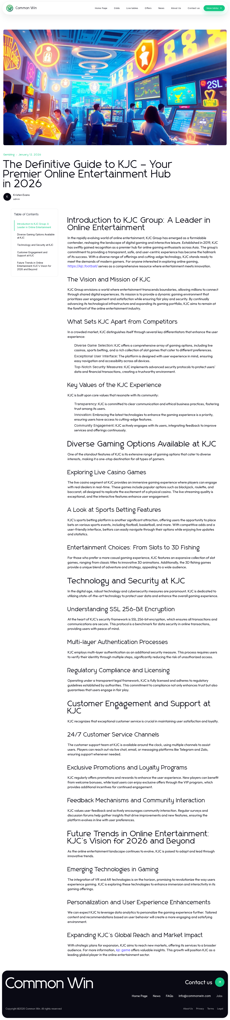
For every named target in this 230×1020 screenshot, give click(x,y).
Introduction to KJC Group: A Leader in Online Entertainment (34, 225)
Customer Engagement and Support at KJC (32, 254)
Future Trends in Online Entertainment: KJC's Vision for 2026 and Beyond (34, 266)
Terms (210, 1008)
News (156, 996)
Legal (220, 1008)
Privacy (200, 1008)
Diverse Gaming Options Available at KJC (36, 236)
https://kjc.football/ (83, 266)
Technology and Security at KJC (35, 244)
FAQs (169, 996)
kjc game (123, 950)
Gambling (9, 154)
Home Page (139, 996)
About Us (188, 1008)
